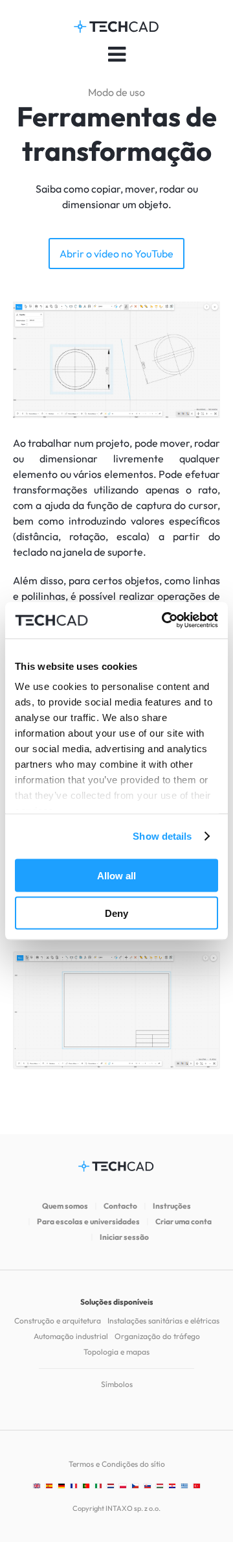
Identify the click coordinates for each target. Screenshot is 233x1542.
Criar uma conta (183, 1221)
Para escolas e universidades (88, 1221)
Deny (116, 913)
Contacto (120, 1206)
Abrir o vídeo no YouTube (116, 253)
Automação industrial (71, 1336)
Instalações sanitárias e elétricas (163, 1320)
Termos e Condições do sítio (117, 1464)
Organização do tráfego (157, 1336)
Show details (162, 836)
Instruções (172, 1206)
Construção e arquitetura (57, 1320)
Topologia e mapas (116, 1352)
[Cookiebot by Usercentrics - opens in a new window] (164, 620)
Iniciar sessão (124, 1237)
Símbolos (117, 1384)
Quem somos (65, 1206)
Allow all (116, 875)
